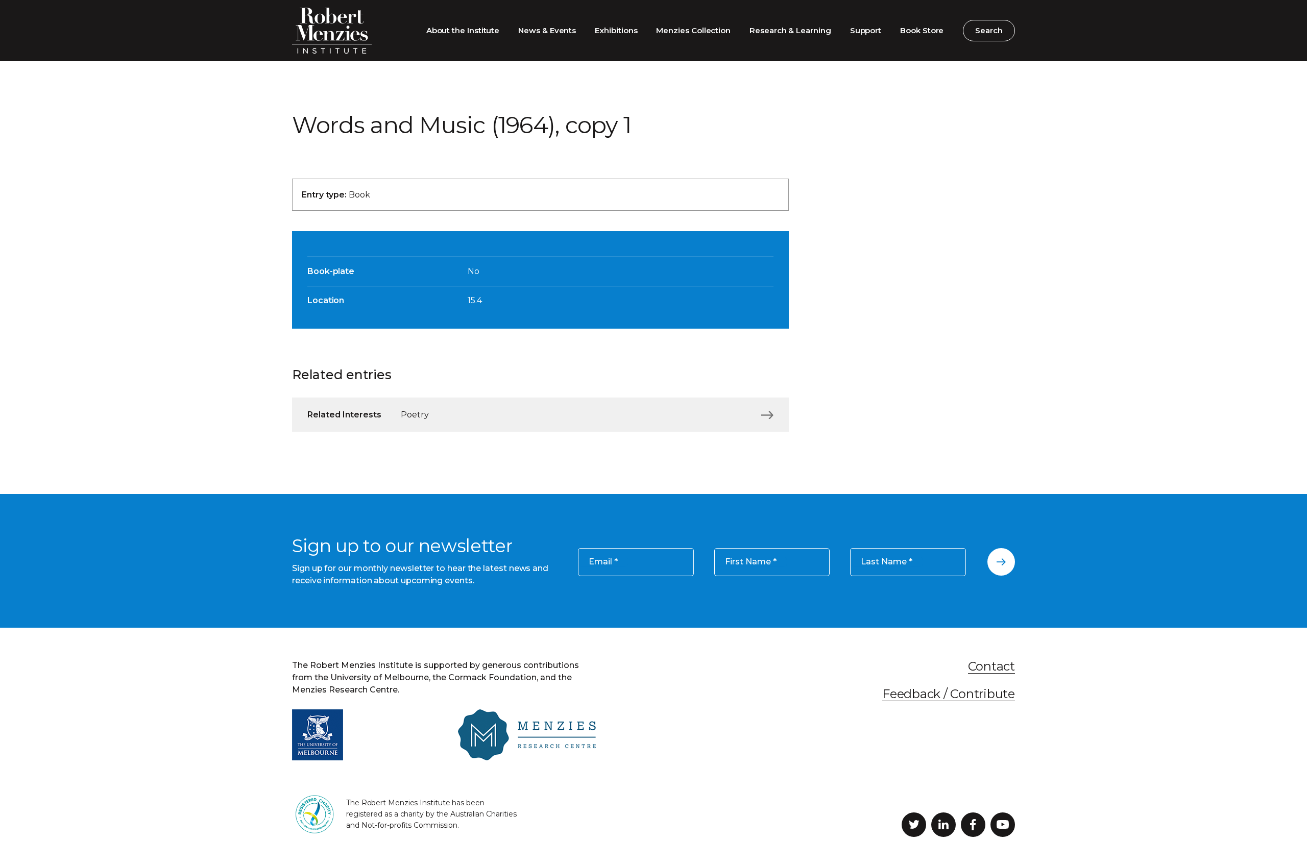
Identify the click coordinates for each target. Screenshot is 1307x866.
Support (865, 30)
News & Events (547, 30)
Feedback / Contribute (948, 693)
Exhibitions (616, 30)
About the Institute (463, 30)
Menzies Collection (693, 30)
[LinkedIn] (943, 824)
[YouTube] (1002, 824)
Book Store (921, 30)
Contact (991, 666)
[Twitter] (914, 824)
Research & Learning (790, 30)
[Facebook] (973, 824)
